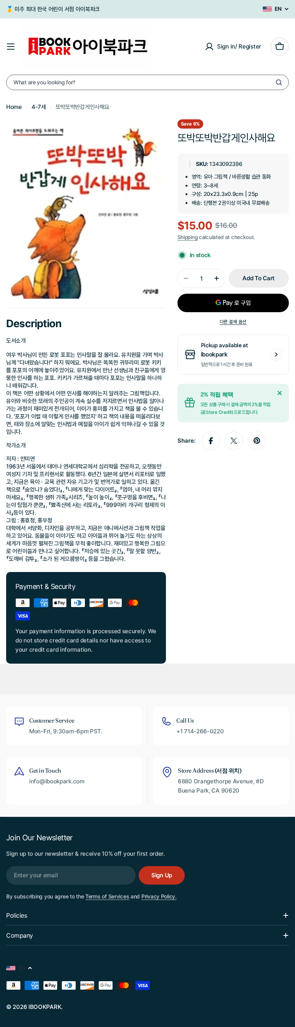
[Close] (279, 393)
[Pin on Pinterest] (257, 441)
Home (14, 106)
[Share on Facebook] (211, 441)
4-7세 (38, 106)
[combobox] (147, 82)
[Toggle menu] (10, 46)
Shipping (187, 237)
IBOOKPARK (44, 1006)
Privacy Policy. (159, 896)
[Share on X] (234, 441)
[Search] (279, 82)
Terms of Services (107, 896)
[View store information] (276, 354)
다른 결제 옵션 (233, 321)
